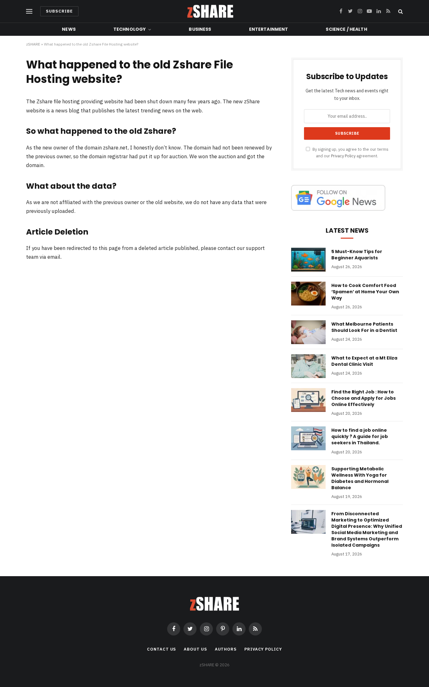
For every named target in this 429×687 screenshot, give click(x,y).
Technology (129, 29)
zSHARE (33, 44)
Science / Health (346, 29)
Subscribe (59, 11)
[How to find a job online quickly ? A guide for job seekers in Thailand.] (308, 438)
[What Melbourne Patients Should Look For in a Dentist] (308, 332)
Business (200, 29)
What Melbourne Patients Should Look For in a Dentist (364, 327)
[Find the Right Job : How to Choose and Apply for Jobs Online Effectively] (308, 400)
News (69, 29)
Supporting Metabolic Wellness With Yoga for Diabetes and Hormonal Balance (359, 478)
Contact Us (161, 649)
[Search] (400, 11)
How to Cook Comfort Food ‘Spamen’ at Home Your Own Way (365, 291)
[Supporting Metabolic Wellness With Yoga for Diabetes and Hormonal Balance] (308, 477)
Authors (225, 649)
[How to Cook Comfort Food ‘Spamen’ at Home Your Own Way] (308, 294)
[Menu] (29, 11)
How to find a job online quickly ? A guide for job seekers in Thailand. (359, 436)
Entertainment (268, 29)
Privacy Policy (343, 155)
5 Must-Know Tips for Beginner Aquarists (356, 254)
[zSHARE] (210, 11)
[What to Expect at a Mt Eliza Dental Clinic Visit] (308, 366)
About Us (195, 649)
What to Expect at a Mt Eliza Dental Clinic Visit (364, 361)
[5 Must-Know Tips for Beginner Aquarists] (308, 260)
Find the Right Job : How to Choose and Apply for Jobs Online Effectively (363, 398)
